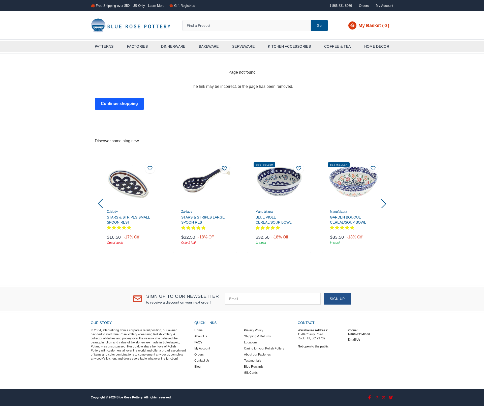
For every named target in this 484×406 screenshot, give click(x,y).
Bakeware (209, 46)
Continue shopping (119, 103)
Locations (250, 342)
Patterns (104, 46)
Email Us (354, 339)
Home (198, 330)
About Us (200, 336)
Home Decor (376, 46)
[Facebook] (369, 397)
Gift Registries (184, 6)
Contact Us (201, 360)
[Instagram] (376, 397)
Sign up (337, 299)
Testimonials (252, 360)
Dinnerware (173, 46)
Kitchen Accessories (289, 46)
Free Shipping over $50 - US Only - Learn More (130, 6)
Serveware (243, 46)
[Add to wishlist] (150, 168)
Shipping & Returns (257, 336)
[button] (100, 203)
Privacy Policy (253, 330)
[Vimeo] (390, 397)
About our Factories (257, 354)
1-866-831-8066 (359, 334)
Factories (137, 46)
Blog (197, 366)
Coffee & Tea (337, 46)
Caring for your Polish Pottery (264, 348)
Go (319, 25)
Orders (364, 6)
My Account (384, 6)
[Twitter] (383, 397)
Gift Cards (251, 372)
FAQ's (198, 342)
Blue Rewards (253, 366)
